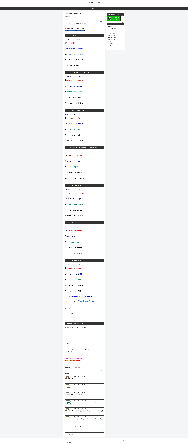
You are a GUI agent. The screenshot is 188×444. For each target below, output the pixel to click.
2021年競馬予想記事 (112, 28)
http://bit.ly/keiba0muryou (71, 361)
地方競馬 (75, 367)
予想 (71, 367)
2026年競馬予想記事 (112, 39)
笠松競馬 (79, 367)
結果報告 (109, 45)
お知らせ (109, 41)
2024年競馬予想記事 (112, 35)
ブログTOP (122, 440)
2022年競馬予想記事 (112, 30)
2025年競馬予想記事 (112, 37)
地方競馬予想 (67, 367)
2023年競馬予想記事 (112, 33)
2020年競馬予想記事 (112, 26)
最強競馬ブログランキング (88, 301)
